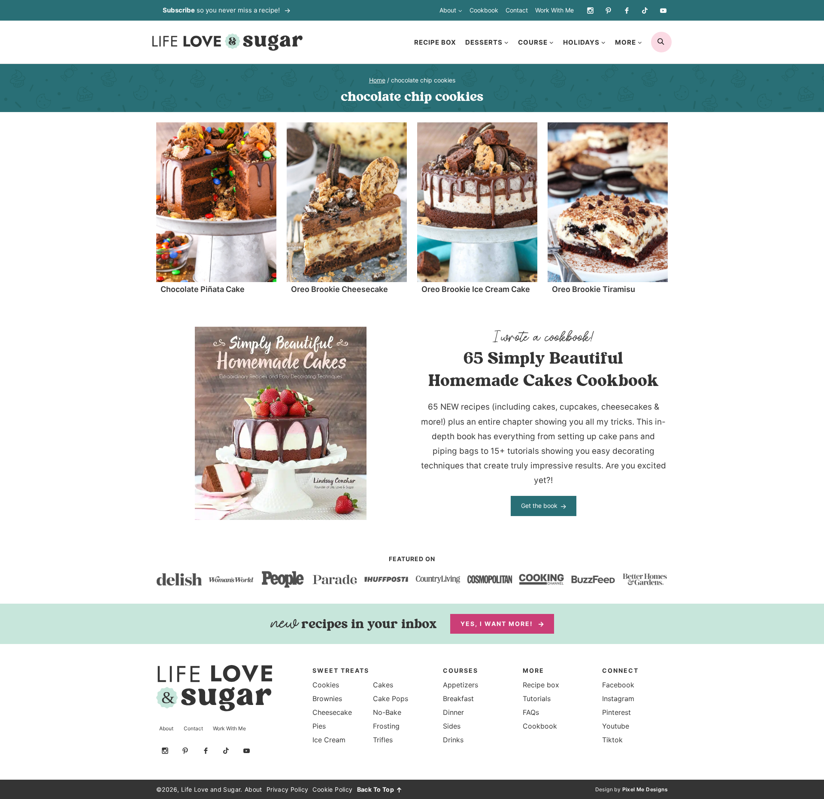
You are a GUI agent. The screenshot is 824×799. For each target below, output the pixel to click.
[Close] (566, 309)
